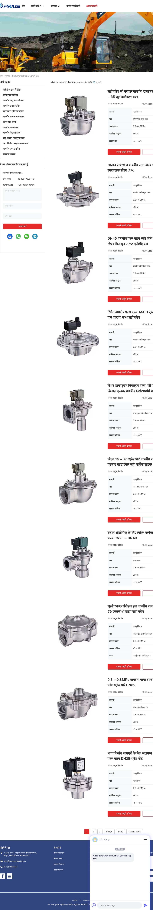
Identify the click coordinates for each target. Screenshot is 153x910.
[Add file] (94, 905)
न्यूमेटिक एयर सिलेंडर (12, 89)
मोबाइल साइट (87, 900)
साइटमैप (74, 900)
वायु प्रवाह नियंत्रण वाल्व (14, 138)
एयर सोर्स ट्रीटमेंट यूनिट (13, 111)
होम (1, 76)
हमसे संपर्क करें (58, 870)
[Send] (145, 905)
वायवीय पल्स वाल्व (11, 127)
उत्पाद (7, 76)
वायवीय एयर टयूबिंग (11, 148)
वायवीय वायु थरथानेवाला (13, 100)
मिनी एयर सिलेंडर (10, 95)
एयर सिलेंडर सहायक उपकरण (15, 143)
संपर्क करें (22, 226)
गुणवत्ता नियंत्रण (59, 864)
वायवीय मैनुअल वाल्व (11, 132)
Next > (109, 831)
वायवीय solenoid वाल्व (13, 116)
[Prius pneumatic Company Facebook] (2, 876)
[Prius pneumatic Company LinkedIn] (9, 876)
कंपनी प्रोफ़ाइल (59, 853)
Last (120, 831)
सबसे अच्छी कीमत (124, 151)
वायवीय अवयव (9, 154)
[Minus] (145, 839)
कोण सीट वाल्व (9, 122)
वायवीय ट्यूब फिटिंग (11, 105)
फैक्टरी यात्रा (58, 858)
